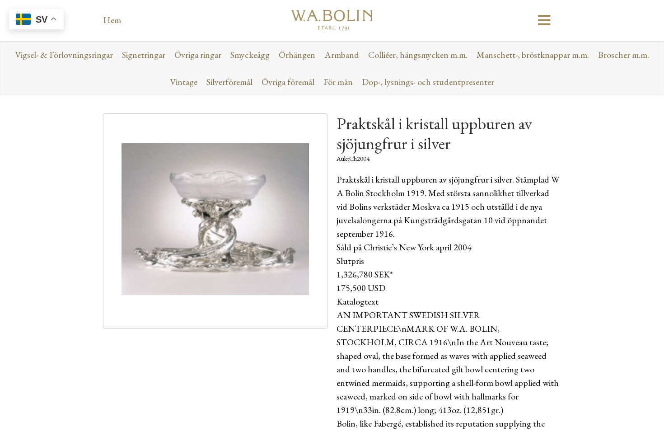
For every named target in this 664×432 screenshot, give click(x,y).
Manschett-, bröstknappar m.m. (533, 55)
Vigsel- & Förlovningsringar (64, 55)
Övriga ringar (197, 55)
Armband (341, 55)
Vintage (183, 82)
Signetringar (143, 55)
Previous (90, 223)
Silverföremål (229, 82)
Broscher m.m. (623, 55)
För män (338, 82)
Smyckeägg (250, 55)
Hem (112, 20)
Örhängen (297, 55)
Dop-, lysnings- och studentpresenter (428, 82)
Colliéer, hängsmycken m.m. (418, 55)
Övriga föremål (288, 82)
